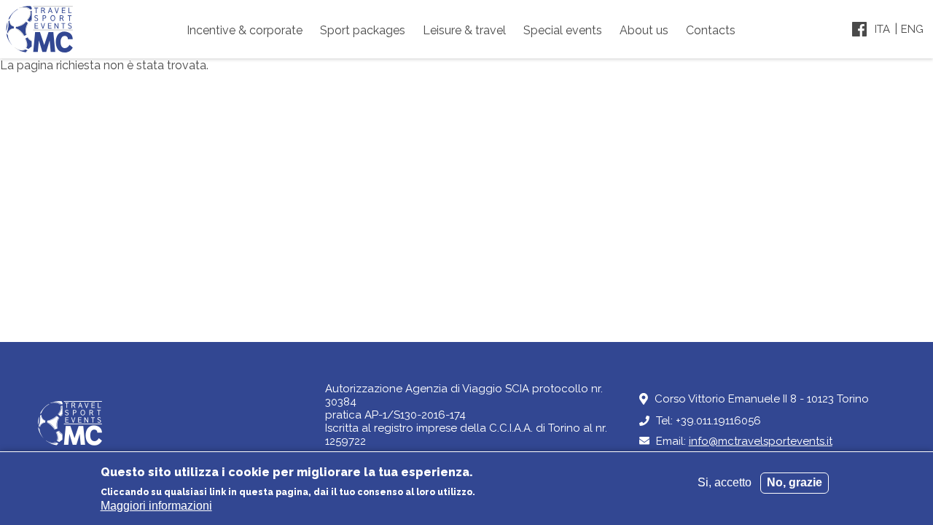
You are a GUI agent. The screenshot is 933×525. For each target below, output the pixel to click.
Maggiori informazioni (156, 505)
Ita (882, 29)
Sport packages (362, 30)
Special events (562, 30)
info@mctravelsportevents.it (760, 441)
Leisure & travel (464, 30)
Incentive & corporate (244, 30)
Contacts (710, 30)
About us (644, 30)
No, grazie (794, 482)
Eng (912, 29)
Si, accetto (725, 482)
